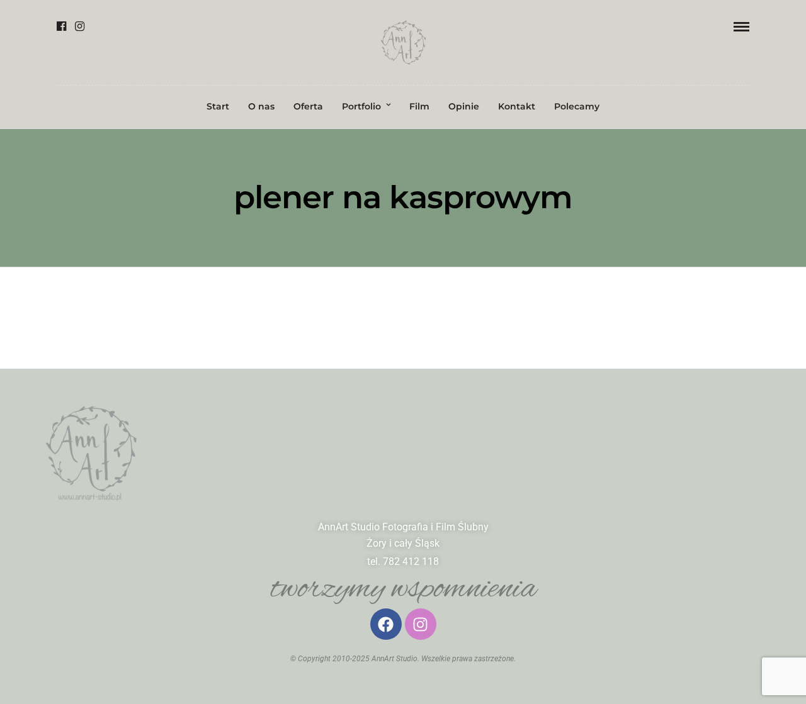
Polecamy (576, 106)
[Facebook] (61, 26)
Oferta (308, 106)
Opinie (463, 106)
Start (218, 106)
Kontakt (516, 106)
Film (419, 106)
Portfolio (361, 106)
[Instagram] (79, 26)
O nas (261, 106)
